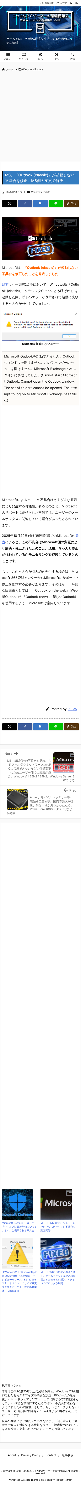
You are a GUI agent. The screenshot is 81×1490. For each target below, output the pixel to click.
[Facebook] (25, 203)
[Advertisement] (40, 116)
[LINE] (56, 203)
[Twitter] (9, 203)
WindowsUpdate (32, 69)
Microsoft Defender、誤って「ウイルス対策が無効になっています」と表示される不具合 (19, 1226)
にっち (72, 709)
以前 (5, 284)
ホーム (9, 69)
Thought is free (63, 1479)
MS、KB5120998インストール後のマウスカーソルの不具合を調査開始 (57, 1226)
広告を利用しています (54, 3)
